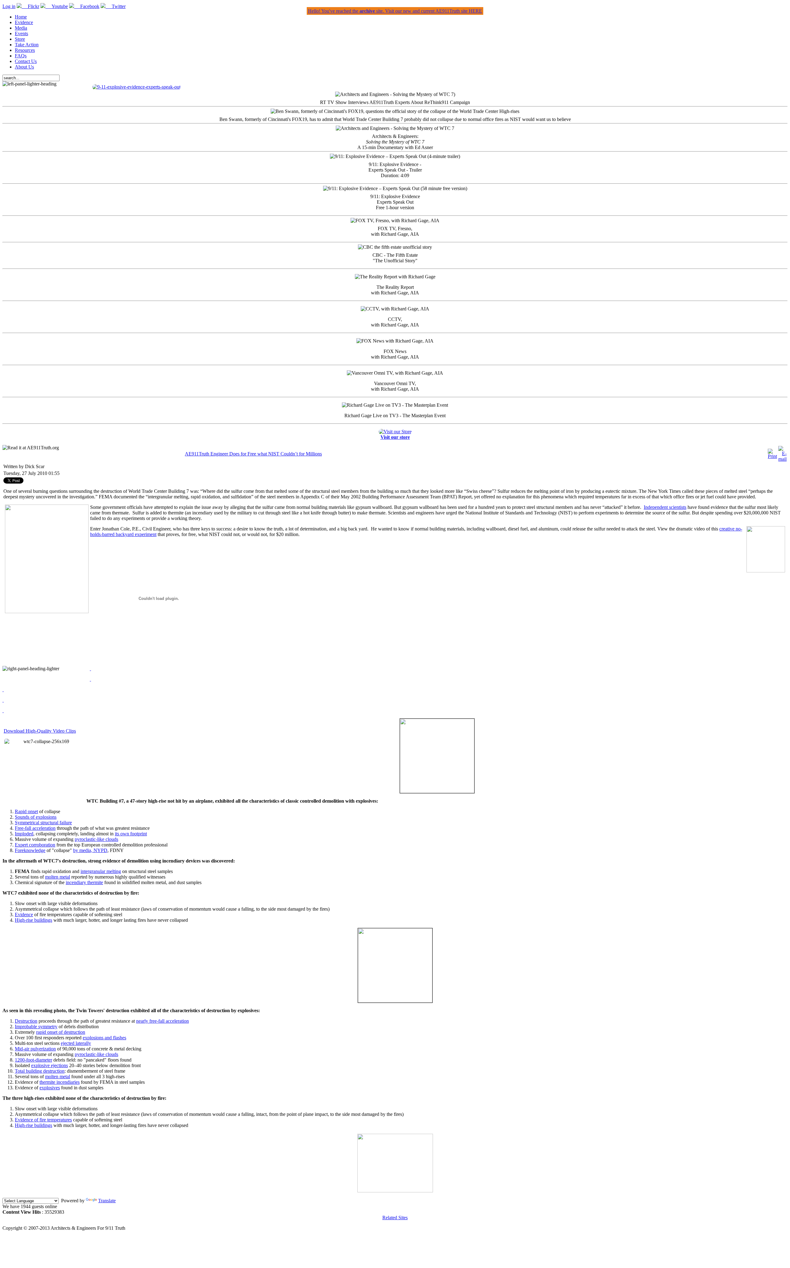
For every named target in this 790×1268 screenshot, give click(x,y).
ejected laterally (76, 1043)
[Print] (772, 456)
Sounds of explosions (35, 817)
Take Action (27, 44)
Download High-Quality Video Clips (40, 731)
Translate (107, 1200)
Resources (25, 50)
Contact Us (26, 61)
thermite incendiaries (60, 1082)
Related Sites (395, 1217)
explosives (50, 1087)
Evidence (24, 22)
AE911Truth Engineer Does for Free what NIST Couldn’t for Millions (253, 453)
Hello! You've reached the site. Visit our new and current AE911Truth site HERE (395, 11)
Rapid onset (26, 811)
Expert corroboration (35, 844)
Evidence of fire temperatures (43, 1119)
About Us (24, 66)
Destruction (26, 1021)
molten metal (57, 876)
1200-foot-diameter (33, 1059)
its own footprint (131, 833)
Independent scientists (665, 507)
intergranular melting (101, 871)
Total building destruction (39, 1071)
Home (21, 16)
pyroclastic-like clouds (96, 839)
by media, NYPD (90, 850)
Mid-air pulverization (35, 1048)
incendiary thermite (84, 882)
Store (20, 39)
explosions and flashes (104, 1037)
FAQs (21, 55)
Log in (8, 6)
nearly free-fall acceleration (162, 1021)
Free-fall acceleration (35, 828)
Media (21, 28)
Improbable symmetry (36, 1026)
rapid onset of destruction (60, 1032)
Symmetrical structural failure (43, 822)
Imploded (24, 833)
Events (21, 33)
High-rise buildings (33, 920)
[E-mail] (782, 459)
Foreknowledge (30, 850)
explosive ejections (49, 1065)
